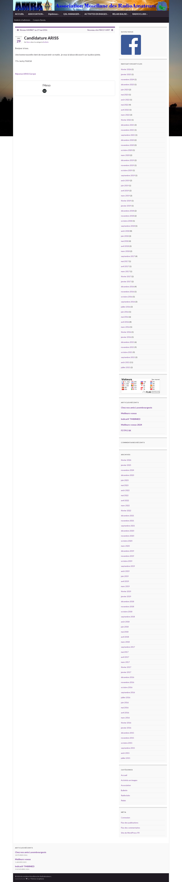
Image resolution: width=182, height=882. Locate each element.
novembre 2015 (127, 347)
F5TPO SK (126, 430)
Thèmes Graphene (37, 879)
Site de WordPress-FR (130, 833)
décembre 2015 (127, 342)
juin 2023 (125, 89)
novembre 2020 (127, 145)
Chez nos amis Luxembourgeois (136, 407)
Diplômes (53, 14)
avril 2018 (125, 246)
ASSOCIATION (35, 14)
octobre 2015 (126, 352)
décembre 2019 (127, 160)
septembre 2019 (128, 175)
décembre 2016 (127, 286)
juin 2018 (125, 236)
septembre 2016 (128, 302)
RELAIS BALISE (119, 14)
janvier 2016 (126, 337)
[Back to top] (176, 876)
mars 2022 (125, 115)
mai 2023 (124, 94)
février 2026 (126, 69)
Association (126, 785)
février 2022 (126, 120)
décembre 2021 (127, 125)
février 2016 (126, 332)
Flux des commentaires (130, 828)
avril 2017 (125, 266)
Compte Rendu (39, 20)
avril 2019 (125, 190)
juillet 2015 (125, 367)
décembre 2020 (127, 140)
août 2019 (125, 180)
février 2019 (126, 201)
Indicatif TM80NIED (130, 419)
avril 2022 (125, 110)
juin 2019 (125, 185)
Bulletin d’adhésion (22, 20)
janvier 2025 (126, 74)
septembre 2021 (128, 135)
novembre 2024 (127, 79)
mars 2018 (125, 251)
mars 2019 (125, 195)
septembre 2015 (128, 357)
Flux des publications (129, 823)
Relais (123, 800)
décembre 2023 (127, 84)
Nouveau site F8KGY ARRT (98, 30)
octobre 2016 (126, 297)
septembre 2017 (128, 256)
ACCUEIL (19, 14)
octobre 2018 (126, 221)
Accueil (124, 775)
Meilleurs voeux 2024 (131, 424)
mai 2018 (124, 241)
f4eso (28, 42)
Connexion (125, 817)
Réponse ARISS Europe (25, 73)
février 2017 (126, 276)
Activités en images (129, 780)
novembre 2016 (127, 291)
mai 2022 (124, 105)
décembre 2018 (127, 211)
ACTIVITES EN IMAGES (95, 14)
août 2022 (125, 100)
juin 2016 (125, 312)
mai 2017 (124, 261)
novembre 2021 (127, 130)
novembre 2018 (127, 216)
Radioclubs (125, 795)
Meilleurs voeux (129, 413)
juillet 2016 (125, 307)
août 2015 (125, 362)
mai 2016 (124, 317)
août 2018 (125, 231)
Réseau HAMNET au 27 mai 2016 (33, 30)
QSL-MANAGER (71, 14)
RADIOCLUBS (139, 14)
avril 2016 (125, 322)
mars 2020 (125, 155)
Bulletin (46, 42)
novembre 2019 (127, 165)
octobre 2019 (126, 170)
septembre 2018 (128, 226)
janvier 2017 (126, 281)
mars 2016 (125, 327)
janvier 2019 (126, 206)
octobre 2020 (126, 150)
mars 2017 (125, 271)
